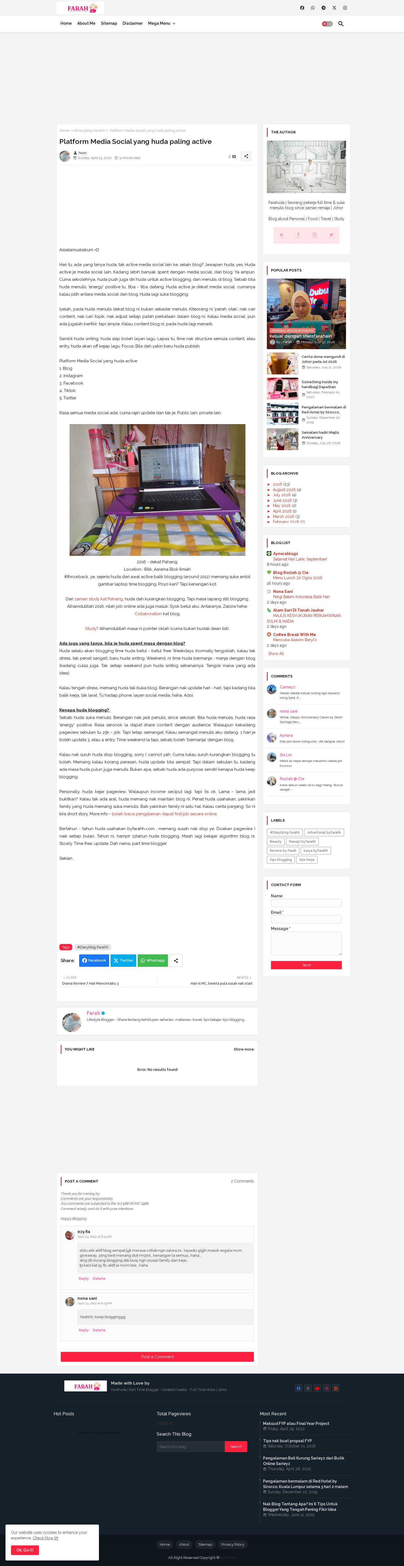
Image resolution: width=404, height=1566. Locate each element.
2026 (278, 484)
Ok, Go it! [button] (25, 1550)
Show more (244, 1049)
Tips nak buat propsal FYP (287, 1441)
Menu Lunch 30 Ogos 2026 (297, 578)
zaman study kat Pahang (98, 598)
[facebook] (302, 8)
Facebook (97, 960)
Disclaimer (133, 23)
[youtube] (317, 1388)
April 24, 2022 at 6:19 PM (95, 1303)
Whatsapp (155, 960)
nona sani (87, 1298)
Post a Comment (157, 1356)
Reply (84, 1278)
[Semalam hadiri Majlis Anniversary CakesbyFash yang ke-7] (282, 439)
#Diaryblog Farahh (89, 130)
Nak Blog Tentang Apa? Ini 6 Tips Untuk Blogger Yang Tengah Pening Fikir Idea (300, 1507)
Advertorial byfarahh (324, 832)
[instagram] (345, 8)
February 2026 (286, 522)
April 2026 (283, 511)
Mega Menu (159, 23)
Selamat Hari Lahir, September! (300, 559)
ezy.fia (84, 1231)
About (184, 1544)
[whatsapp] (312, 8)
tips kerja (306, 860)
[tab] (66, 23)
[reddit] (336, 1388)
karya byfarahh (316, 851)
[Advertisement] (202, 76)
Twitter (126, 960)
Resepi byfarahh (302, 842)
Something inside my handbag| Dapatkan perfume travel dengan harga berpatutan (322, 389)
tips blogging (281, 860)
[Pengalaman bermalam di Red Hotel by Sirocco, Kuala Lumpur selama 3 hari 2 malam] (282, 414)
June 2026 (283, 500)
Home (66, 23)
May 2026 (282, 505)
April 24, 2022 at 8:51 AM (95, 1237)
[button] (327, 24)
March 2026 (284, 516)
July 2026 (282, 495)
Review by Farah (283, 851)
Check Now (43, 1538)
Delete (99, 1278)
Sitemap (109, 23)
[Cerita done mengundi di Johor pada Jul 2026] (282, 363)
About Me (86, 23)
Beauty (276, 842)
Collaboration (148, 613)
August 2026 (285, 490)
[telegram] (323, 8)
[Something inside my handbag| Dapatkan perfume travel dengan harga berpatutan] (282, 389)
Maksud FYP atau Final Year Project (296, 1423)
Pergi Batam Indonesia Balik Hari (301, 597)
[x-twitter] (334, 8)
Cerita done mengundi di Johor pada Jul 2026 (323, 359)
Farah (93, 1013)
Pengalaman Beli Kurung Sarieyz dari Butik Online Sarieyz (303, 1461)
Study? (91, 628)
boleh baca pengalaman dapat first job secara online (164, 813)
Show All (276, 653)
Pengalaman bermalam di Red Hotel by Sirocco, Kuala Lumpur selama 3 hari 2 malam (324, 414)
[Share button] (175, 960)
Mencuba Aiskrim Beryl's (295, 640)
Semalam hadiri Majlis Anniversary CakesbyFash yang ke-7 (322, 437)
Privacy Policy (233, 1544)
